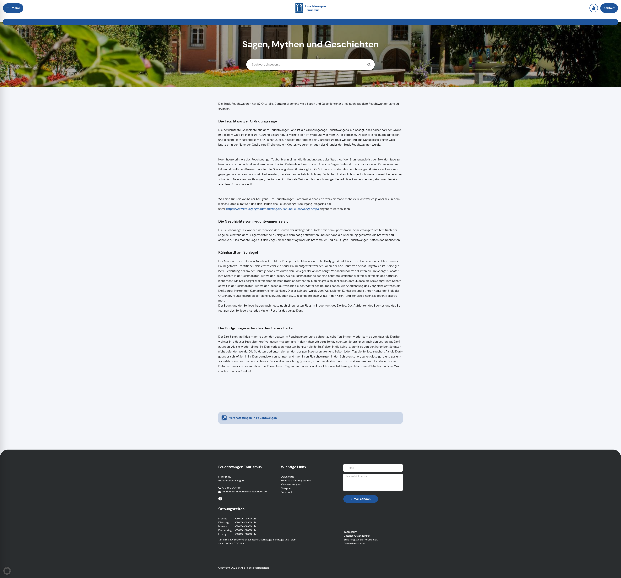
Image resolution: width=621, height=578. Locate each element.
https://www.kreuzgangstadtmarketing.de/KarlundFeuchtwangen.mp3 (272, 209)
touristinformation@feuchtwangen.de (244, 491)
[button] (7, 571)
